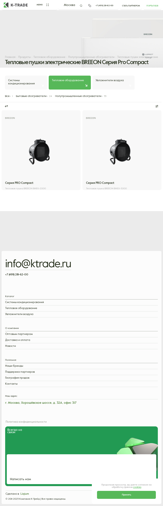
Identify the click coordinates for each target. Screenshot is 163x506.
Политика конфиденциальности (26, 421)
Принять (126, 495)
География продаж (17, 378)
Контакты (11, 384)
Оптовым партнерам (19, 334)
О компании (12, 328)
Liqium (24, 493)
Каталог (9, 296)
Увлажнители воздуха (19, 314)
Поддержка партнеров (20, 372)
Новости (10, 346)
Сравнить (60, 179)
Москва (69, 5)
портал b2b (152, 6)
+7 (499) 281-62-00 (104, 6)
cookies (137, 487)
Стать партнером (131, 6)
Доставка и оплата (17, 340)
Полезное (10, 360)
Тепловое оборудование (21, 308)
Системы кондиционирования (24, 302)
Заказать (22, 179)
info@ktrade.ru (38, 264)
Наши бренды (14, 366)
